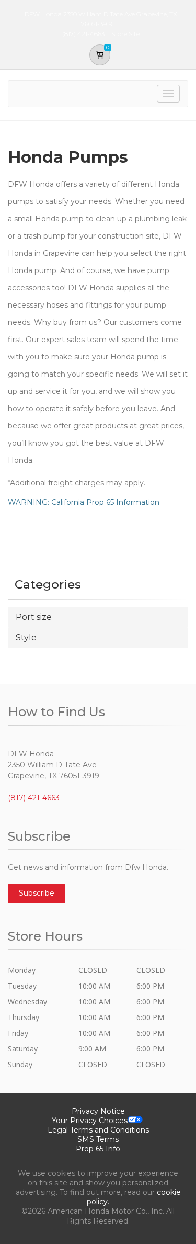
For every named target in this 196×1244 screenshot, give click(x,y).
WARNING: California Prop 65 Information (83, 502)
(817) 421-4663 (34, 797)
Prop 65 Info (98, 1148)
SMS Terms (98, 1139)
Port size (34, 617)
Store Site (125, 34)
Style (26, 637)
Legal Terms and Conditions (98, 1130)
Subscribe (36, 893)
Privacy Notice (98, 1111)
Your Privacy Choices (90, 1120)
